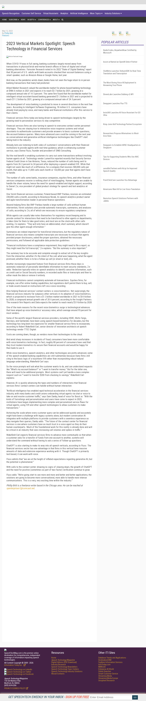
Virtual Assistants (50, 13)
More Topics (95, 13)
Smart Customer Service (108, 674)
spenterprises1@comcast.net (20, 488)
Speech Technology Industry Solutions (66, 671)
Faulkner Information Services (110, 662)
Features (5, 35)
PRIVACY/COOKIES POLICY (14, 688)
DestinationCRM (104, 660)
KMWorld (102, 667)
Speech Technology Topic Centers (65, 669)
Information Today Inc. (13, 665)
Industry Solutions (112, 13)
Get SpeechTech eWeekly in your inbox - (48, 697)
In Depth (31, 20)
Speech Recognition (11, 13)
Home (4, 20)
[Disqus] (49, 527)
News (23, 20)
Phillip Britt (8, 33)
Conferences (43, 20)
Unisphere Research (106, 680)
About (55, 20)
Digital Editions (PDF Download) (64, 662)
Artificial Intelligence (79, 13)
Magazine (63, 660)
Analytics (64, 13)
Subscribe (13, 20)
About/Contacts (57, 674)
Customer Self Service (31, 13)
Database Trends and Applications (112, 658)
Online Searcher (104, 671)
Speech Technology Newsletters (64, 667)
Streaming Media (105, 676)
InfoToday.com (104, 664)
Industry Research (58, 664)
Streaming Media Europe (108, 678)
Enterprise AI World (106, 669)
